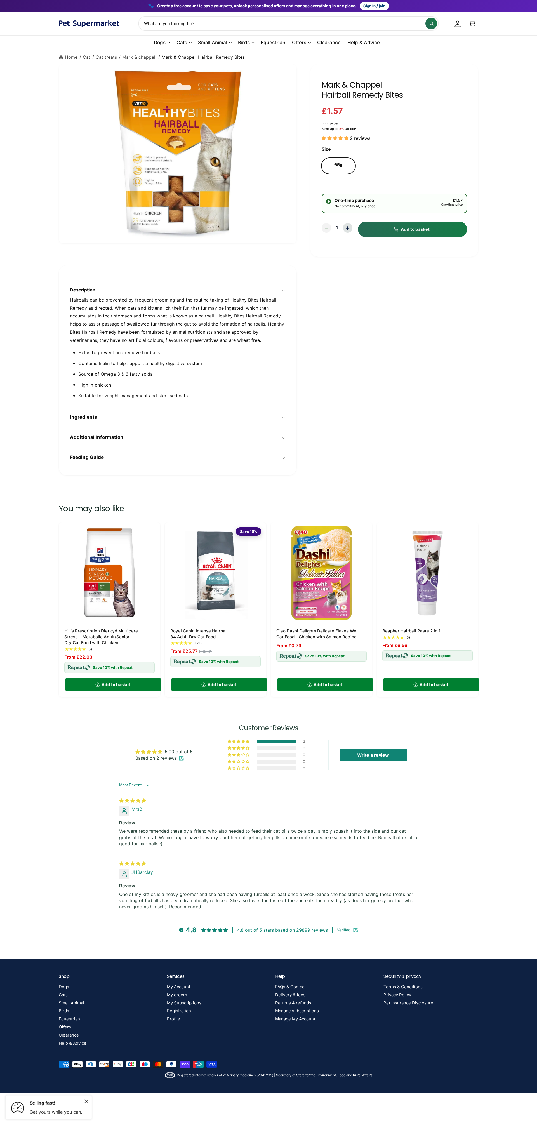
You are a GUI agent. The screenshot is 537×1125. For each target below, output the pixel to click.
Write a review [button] (373, 755)
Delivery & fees (290, 994)
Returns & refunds (293, 1003)
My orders (177, 994)
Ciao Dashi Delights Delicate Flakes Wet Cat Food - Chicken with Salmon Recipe (317, 633)
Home (71, 57)
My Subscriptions (184, 1003)
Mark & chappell (139, 57)
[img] (132, 800)
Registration (179, 1010)
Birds (244, 42)
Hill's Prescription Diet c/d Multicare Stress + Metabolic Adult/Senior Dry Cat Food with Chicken (101, 636)
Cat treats (106, 57)
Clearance (69, 1035)
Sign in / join (374, 6)
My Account (178, 986)
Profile (173, 1019)
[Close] (86, 1101)
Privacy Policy (397, 994)
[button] (472, 23)
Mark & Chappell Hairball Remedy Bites (203, 57)
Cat (86, 57)
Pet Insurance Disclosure (408, 1003)
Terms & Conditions (403, 986)
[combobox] (288, 23)
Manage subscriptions (297, 1010)
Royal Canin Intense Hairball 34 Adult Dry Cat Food (199, 633)
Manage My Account (295, 1019)
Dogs (160, 42)
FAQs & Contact (290, 986)
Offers (299, 42)
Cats (181, 42)
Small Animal (212, 42)
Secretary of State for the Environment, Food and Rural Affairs (324, 1075)
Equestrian (69, 1019)
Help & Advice (72, 1043)
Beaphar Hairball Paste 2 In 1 (411, 631)
